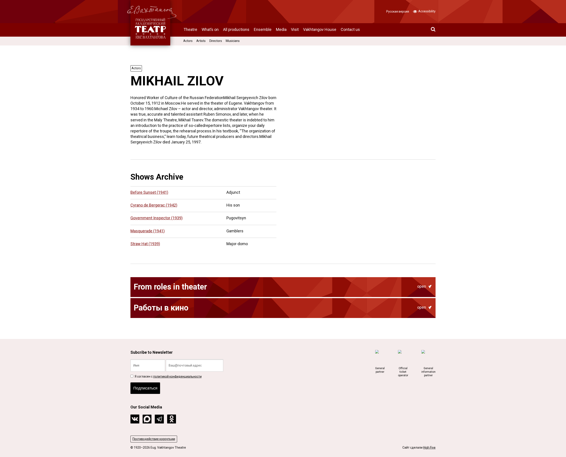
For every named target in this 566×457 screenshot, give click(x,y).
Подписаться (145, 388)
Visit (295, 29)
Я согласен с (168, 376)
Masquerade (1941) (147, 231)
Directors (215, 41)
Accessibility (427, 11)
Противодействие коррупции (153, 439)
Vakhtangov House (319, 29)
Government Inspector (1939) (156, 218)
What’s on (210, 29)
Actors (188, 41)
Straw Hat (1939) (145, 243)
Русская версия (397, 11)
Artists (201, 41)
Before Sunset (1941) (149, 192)
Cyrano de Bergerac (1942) (153, 205)
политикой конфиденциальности (177, 376)
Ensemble (263, 29)
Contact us (350, 29)
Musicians (233, 41)
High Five (429, 447)
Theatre (190, 29)
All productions (236, 29)
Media (281, 29)
